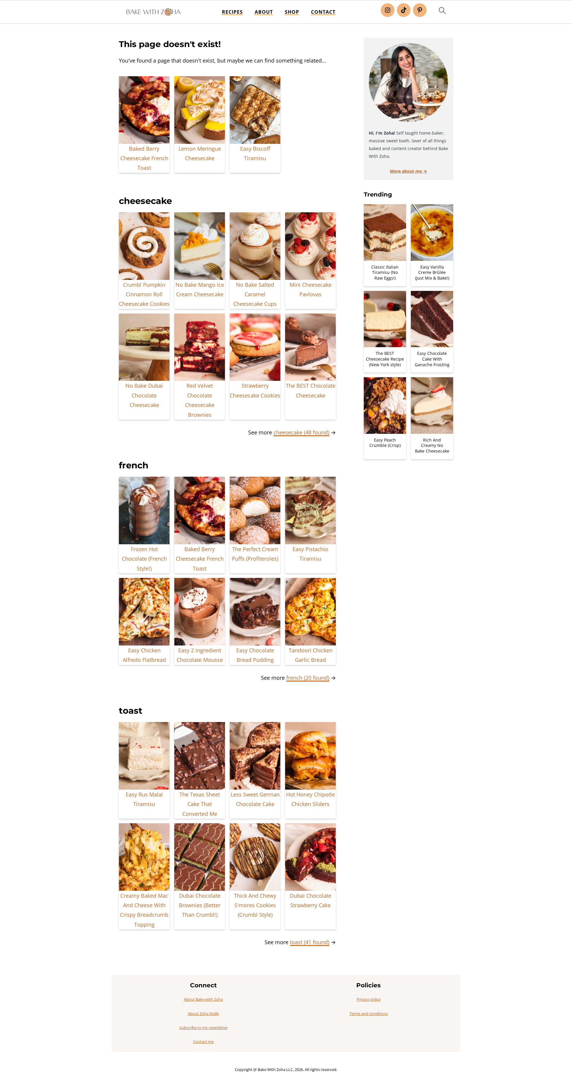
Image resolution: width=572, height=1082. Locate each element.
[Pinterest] (420, 10)
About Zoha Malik (203, 1013)
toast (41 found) (309, 942)
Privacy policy (369, 999)
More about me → (408, 171)
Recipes (232, 12)
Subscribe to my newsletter (203, 1027)
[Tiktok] (404, 10)
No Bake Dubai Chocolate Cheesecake (144, 395)
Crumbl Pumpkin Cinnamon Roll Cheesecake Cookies (144, 294)
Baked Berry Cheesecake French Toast (144, 158)
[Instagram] (387, 10)
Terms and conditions (368, 1013)
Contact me (203, 1041)
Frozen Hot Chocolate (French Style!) (144, 558)
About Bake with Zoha (203, 999)
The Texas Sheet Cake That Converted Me (199, 804)
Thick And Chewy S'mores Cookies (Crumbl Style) (255, 905)
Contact (323, 12)
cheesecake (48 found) (301, 432)
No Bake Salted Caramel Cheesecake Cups (255, 294)
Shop (292, 12)
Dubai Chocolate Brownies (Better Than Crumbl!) (199, 905)
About (264, 12)
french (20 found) (307, 677)
